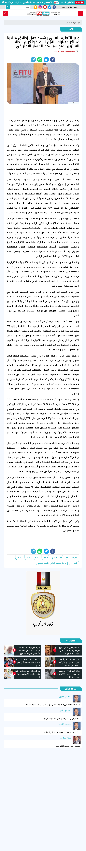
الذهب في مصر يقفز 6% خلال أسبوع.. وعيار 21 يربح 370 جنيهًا (36, 2)
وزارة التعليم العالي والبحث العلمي (52, 563)
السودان (74, 563)
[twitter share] (46, 59)
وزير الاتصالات (71, 557)
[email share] (33, 59)
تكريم (19, 557)
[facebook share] (52, 59)
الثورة (45, 557)
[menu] (80, 13)
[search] (5, 13)
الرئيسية (76, 22)
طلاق (28, 557)
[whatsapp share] (39, 59)
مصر (36, 557)
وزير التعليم (57, 557)
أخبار (68, 22)
